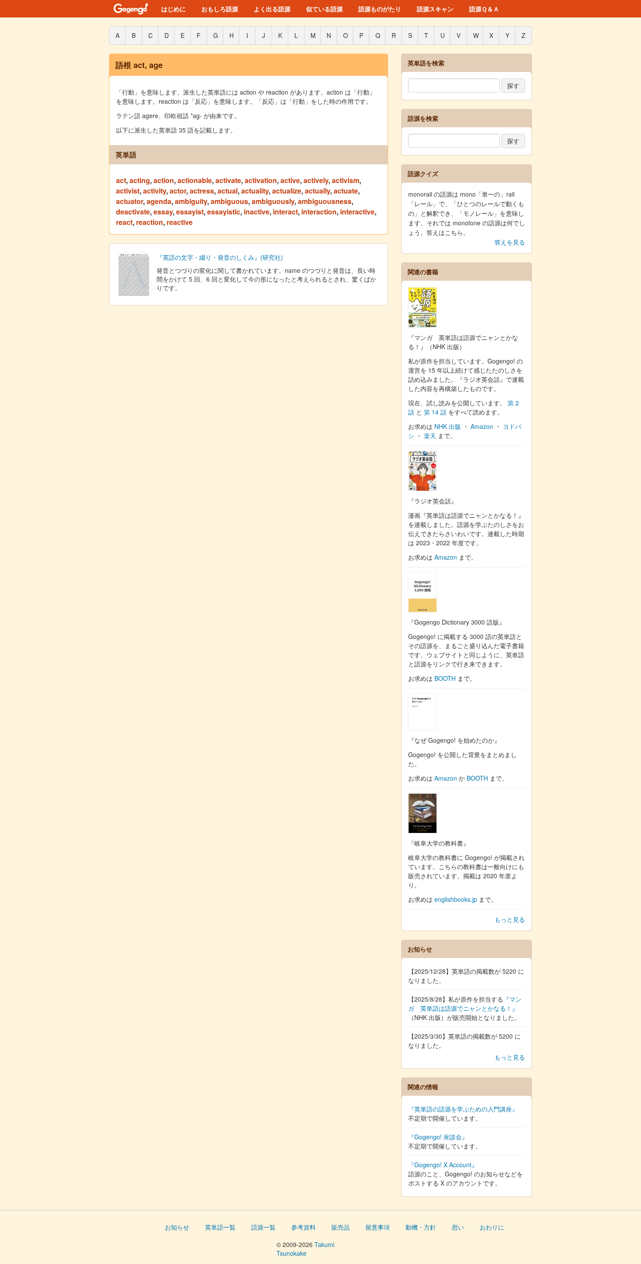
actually (317, 191)
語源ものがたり (379, 8)
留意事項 (377, 1227)
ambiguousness (324, 201)
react (124, 222)
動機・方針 (421, 1227)
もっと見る (509, 919)
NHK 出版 (447, 426)
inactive (256, 212)
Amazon (482, 426)
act (121, 180)
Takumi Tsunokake (305, 1248)
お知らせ (177, 1227)
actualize (286, 191)
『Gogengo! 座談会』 (438, 1136)
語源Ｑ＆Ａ (484, 8)
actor (178, 191)
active (290, 180)
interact (285, 212)
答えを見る (509, 242)
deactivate (133, 212)
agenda (159, 201)
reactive (180, 222)
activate (228, 180)
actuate (346, 191)
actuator (129, 201)
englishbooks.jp (455, 899)
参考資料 (303, 1227)
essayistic (223, 212)
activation (261, 180)
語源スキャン (435, 8)
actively (315, 180)
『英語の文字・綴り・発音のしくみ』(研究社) (220, 257)
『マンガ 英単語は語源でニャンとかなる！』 (465, 1004)
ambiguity (191, 201)
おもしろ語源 (219, 8)
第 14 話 (435, 412)
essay (163, 212)
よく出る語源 (272, 8)
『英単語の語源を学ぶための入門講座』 (463, 1108)
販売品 (340, 1227)
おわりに (492, 1227)
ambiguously (273, 201)
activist (128, 191)
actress (202, 191)
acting (140, 180)
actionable (194, 180)
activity (154, 191)
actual (228, 191)
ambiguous (229, 201)
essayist (190, 212)
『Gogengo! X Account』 (442, 1164)
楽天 (430, 435)
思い (458, 1227)
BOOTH (445, 678)
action (163, 180)
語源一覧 (263, 1227)
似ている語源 (324, 8)
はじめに (173, 8)
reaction (149, 222)
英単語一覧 (220, 1227)
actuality (255, 191)
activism (345, 180)
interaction (319, 212)
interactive (357, 212)
